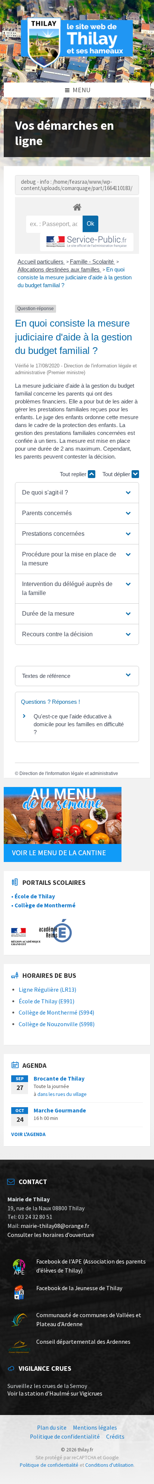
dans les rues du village (62, 1094)
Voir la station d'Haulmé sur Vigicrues (54, 1393)
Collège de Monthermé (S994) (56, 1012)
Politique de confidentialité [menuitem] (65, 1436)
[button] (76, 493)
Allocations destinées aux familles (59, 269)
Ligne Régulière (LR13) (47, 989)
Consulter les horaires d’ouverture (50, 1234)
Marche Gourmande (60, 1110)
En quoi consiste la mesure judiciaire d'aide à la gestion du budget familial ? (75, 277)
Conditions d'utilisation (109, 1465)
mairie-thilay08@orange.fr (55, 1225)
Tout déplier (117, 474)
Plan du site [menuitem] (52, 1427)
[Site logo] (77, 67)
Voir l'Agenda (28, 1134)
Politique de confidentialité (49, 1465)
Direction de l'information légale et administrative (68, 773)
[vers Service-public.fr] (86, 242)
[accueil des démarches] (77, 207)
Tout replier (74, 474)
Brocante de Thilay (59, 1078)
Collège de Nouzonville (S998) (57, 1024)
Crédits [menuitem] (115, 1436)
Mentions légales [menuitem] (95, 1427)
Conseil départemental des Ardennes (83, 1341)
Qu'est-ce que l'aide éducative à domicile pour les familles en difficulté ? (79, 724)
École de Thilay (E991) (46, 1001)
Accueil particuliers (41, 261)
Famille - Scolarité (92, 261)
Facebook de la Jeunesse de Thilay (79, 1288)
